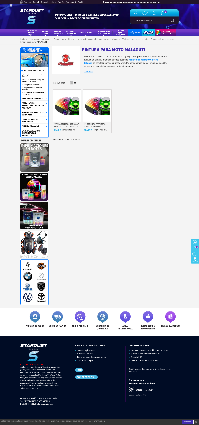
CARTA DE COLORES (165, 32)
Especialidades (86, 32)
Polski (80, 2)
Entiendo (187, 422)
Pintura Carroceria (58, 32)
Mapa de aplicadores (86, 350)
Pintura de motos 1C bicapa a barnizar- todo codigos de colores (66, 126)
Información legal (85, 360)
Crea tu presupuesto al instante (145, 360)
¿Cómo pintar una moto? (31, 85)
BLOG (146, 32)
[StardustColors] (32, 16)
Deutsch (44, 2)
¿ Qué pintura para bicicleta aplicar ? (32, 88)
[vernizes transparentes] (34, 214)
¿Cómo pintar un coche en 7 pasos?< (32, 76)
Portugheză (71, 2)
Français (27, 2)
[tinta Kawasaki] (41, 297)
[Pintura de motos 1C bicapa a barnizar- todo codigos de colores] (67, 106)
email (31, 385)
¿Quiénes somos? (84, 353)
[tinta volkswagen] (27, 297)
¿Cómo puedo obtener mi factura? (146, 353)
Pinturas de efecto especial (31, 32)
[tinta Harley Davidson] (41, 266)
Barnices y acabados (71, 32)
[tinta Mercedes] (41, 276)
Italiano (53, 2)
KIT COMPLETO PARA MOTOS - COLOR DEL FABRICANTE (96, 125)
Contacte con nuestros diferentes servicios (150, 350)
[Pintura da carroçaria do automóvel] (34, 186)
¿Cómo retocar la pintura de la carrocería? (33, 93)
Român (61, 2)
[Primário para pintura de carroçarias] (34, 156)
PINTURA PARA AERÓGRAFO (120, 32)
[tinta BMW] (27, 276)
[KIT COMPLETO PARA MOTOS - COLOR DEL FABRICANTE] (97, 106)
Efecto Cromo (45, 32)
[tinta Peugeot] (41, 287)
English (36, 2)
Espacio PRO (136, 357)
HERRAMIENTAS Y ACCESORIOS (104, 32)
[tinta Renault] (27, 266)
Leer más (88, 72)
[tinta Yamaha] (27, 287)
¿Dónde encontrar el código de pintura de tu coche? (33, 81)
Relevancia (59, 82)
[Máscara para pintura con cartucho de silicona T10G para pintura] (34, 243)
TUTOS (133, 32)
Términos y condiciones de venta (91, 357)
